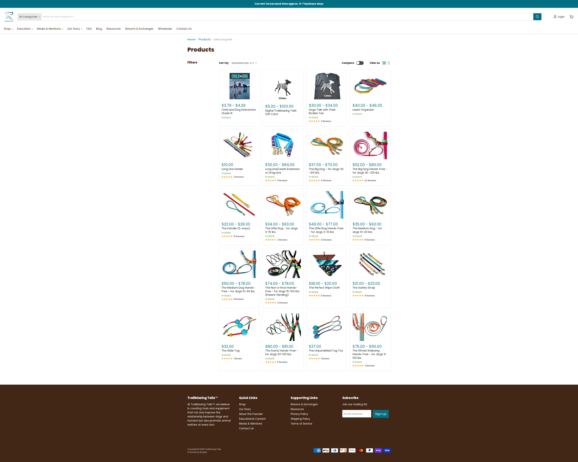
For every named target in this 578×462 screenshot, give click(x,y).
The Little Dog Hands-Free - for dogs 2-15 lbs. (326, 230)
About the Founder (251, 414)
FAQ (89, 29)
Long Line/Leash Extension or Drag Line (282, 170)
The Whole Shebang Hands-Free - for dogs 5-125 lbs (370, 354)
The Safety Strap (364, 287)
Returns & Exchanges (139, 29)
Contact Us (184, 29)
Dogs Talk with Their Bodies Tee (322, 111)
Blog (99, 29)
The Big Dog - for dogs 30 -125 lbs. (326, 170)
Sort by (224, 63)
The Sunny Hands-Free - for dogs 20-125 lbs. (281, 352)
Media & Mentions (49, 29)
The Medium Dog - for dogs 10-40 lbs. (367, 230)
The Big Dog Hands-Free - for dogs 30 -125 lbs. (370, 170)
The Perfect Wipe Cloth (324, 287)
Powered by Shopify (197, 452)
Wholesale (165, 29)
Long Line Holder (232, 169)
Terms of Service (301, 423)
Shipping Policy (300, 419)
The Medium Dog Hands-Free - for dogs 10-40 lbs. (238, 289)
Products (205, 39)
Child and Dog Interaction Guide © (239, 111)
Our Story (74, 29)
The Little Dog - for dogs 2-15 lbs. (281, 230)
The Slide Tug (230, 350)
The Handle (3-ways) (236, 228)
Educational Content (252, 419)
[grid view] (384, 63)
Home (191, 39)
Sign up (380, 414)
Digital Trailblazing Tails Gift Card (281, 112)
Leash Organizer (363, 110)
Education (24, 29)
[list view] (388, 63)
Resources (114, 29)
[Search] (537, 16)
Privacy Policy (299, 414)
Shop (7, 29)
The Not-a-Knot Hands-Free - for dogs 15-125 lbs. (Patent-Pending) (282, 291)
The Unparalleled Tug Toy (326, 350)
